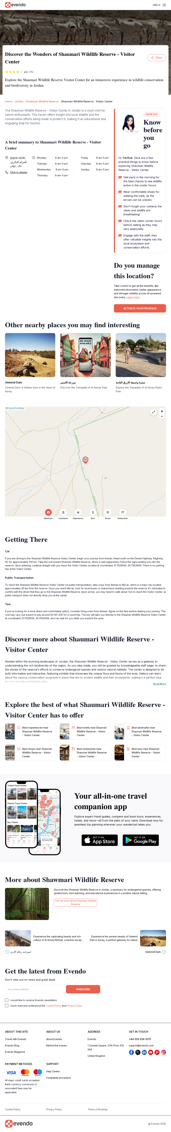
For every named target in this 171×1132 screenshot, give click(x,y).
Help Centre (53, 1071)
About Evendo (54, 1039)
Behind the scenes (56, 1045)
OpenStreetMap (16, 408)
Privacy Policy (74, 1005)
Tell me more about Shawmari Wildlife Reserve (75, 902)
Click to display (18, 172)
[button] (85, 460)
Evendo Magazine (15, 1051)
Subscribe (83, 989)
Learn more (133, 297)
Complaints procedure (58, 1077)
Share (158, 57)
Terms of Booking (97, 1109)
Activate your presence (139, 308)
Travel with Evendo (15, 1039)
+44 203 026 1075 (140, 1039)
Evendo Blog (12, 1045)
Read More (159, 683)
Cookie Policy (53, 1005)
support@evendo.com (141, 1045)
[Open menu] (164, 5)
